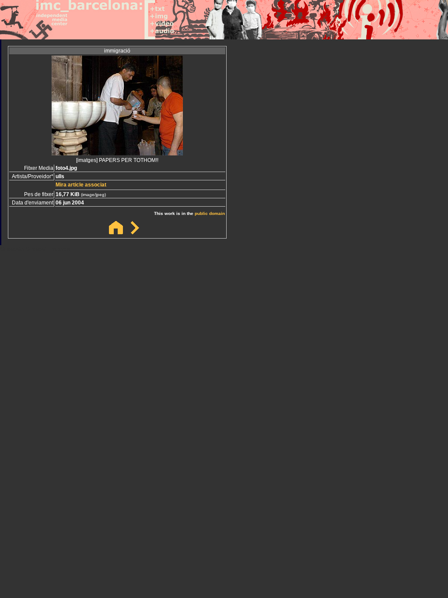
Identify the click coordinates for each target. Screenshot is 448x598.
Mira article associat (81, 185)
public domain (210, 213)
